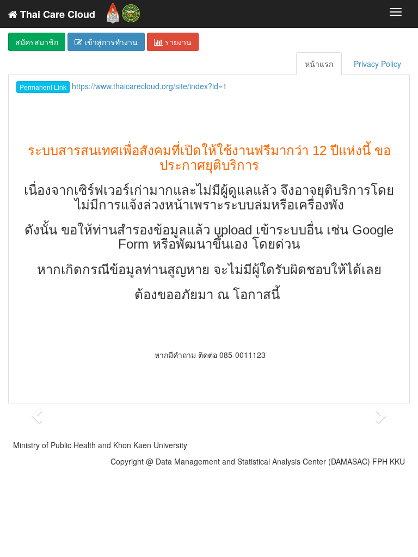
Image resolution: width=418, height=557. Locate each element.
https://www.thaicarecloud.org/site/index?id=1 (123, 86)
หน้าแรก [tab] (319, 63)
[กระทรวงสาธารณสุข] (131, 10)
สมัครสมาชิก (36, 41)
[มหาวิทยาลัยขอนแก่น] (113, 10)
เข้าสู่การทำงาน (110, 41)
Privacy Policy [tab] (377, 63)
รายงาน (177, 41)
